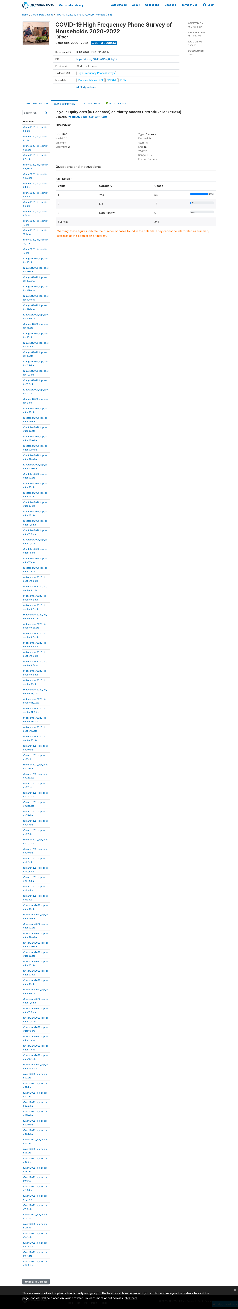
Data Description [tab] (64, 104)
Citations (170, 4)
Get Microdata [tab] (117, 103)
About (136, 4)
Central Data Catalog (42, 14)
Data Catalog (118, 4)
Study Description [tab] (36, 103)
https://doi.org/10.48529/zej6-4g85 (96, 59)
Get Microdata (105, 42)
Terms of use (189, 4)
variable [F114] (104, 14)
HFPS (58, 14)
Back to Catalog (37, 1281)
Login (211, 4)
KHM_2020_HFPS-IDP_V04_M (78, 14)
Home (25, 14)
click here (131, 1298)
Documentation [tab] (90, 103)
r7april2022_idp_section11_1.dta (87, 116)
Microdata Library (71, 5)
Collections (152, 4)
